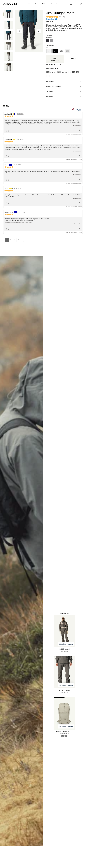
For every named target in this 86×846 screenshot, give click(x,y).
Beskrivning (50, 81)
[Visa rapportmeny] (79, 130)
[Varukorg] (81, 4)
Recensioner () (51, 19)
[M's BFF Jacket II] (64, 631)
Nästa (39, 31)
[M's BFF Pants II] (64, 672)
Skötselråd (49, 91)
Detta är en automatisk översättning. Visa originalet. (19, 222)
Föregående (19, 31)
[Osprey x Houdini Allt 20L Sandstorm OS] (64, 713)
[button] (30, 4)
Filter (8, 106)
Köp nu (73, 58)
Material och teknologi (53, 86)
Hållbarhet (49, 96)
